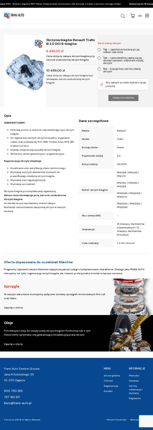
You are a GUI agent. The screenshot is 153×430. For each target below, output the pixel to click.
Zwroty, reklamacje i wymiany (136, 389)
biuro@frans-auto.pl (17, 403)
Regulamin (135, 398)
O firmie (108, 380)
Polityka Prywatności (117, 419)
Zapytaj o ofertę (13, 307)
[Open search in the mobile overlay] (123, 16)
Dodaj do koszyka (123, 97)
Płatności (134, 375)
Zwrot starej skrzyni (109, 43)
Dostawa (134, 380)
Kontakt (108, 391)
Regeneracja (111, 386)
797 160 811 (12, 397)
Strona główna (112, 375)
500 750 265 (13, 391)
